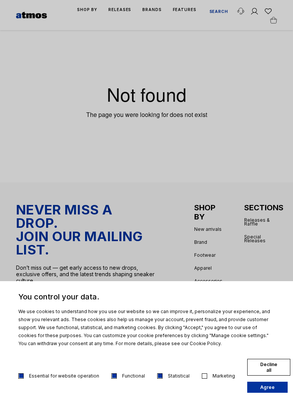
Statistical (179, 376)
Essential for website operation (64, 376)
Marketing (224, 376)
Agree (267, 387)
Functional (133, 376)
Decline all (268, 367)
